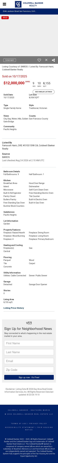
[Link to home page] (29, 4)
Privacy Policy (38, 423)
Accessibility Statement (20, 427)
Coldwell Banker (18, 410)
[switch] (39, 60)
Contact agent (9, 60)
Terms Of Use (19, 423)
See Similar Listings (43, 92)
